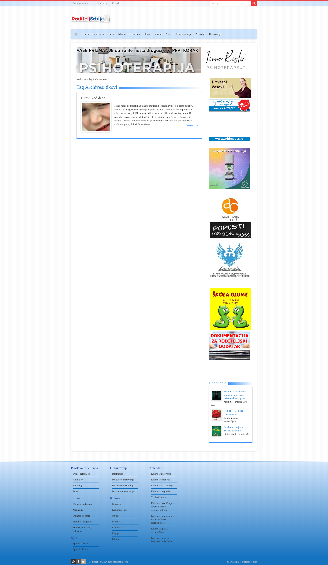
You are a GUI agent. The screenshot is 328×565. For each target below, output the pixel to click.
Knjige (115, 533)
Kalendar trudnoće (160, 479)
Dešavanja (215, 34)
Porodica (134, 34)
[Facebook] (78, 561)
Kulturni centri (119, 509)
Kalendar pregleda (160, 491)
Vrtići (169, 34)
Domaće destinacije (83, 503)
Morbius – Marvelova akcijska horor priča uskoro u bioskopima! (235, 395)
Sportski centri (80, 543)
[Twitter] (83, 561)
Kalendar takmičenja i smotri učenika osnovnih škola (162, 506)
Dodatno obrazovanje (123, 491)
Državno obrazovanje (123, 479)
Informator (117, 473)
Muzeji (115, 515)
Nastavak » (192, 125)
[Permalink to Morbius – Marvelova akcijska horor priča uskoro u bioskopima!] (216, 399)
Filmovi (116, 539)
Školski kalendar (159, 497)
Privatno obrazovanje (123, 485)
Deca (147, 34)
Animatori (78, 479)
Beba (111, 34)
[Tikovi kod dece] (96, 131)
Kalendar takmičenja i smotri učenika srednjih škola (162, 519)
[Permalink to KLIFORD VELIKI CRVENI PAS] (216, 419)
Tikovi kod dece (92, 98)
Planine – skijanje (82, 521)
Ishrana (158, 34)
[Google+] (73, 561)
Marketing (102, 3)
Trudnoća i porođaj (93, 34)
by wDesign (233, 561)
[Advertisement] (56, 85)
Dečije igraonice (81, 473)
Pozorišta (116, 521)
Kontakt (116, 3)
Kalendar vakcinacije (162, 485)
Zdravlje (200, 34)
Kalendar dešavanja (161, 473)
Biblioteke (117, 527)
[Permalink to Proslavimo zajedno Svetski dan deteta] (216, 435)
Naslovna (81, 79)
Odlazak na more (81, 515)
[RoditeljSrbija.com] (91, 20)
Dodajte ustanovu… (83, 3)
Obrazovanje (184, 34)
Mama (122, 34)
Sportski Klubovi (82, 549)
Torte (75, 491)
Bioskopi (116, 503)
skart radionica (249, 561)
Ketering (77, 485)
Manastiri (78, 509)
